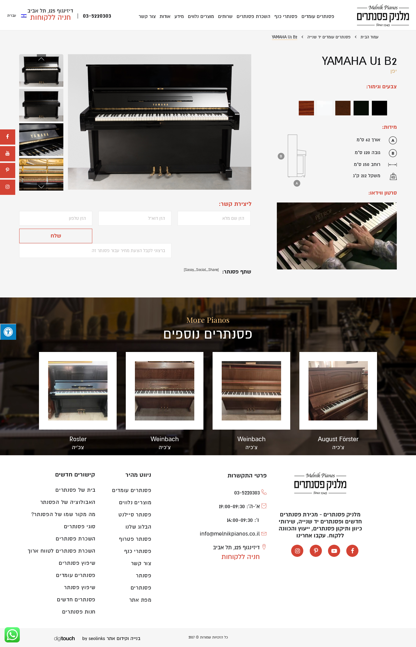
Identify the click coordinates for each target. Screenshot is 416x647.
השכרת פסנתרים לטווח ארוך (62, 551)
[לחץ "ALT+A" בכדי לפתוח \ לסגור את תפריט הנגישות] (8, 332)
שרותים (225, 16)
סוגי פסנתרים (80, 526)
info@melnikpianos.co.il (230, 533)
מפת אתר (140, 600)
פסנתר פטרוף (135, 539)
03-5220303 (97, 16)
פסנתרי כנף (286, 16)
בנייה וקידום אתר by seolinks (111, 638)
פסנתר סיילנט (134, 515)
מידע (179, 16)
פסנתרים (141, 588)
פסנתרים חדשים (76, 599)
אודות (165, 16)
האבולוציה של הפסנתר (68, 502)
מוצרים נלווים (201, 16)
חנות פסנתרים (79, 612)
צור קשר (147, 16)
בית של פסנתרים (75, 490)
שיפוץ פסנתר (80, 587)
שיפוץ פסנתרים (77, 563)
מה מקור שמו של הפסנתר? (63, 514)
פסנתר (144, 575)
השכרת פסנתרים (253, 16)
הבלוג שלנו (138, 527)
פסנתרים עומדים (317, 16)
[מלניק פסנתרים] (383, 15)
